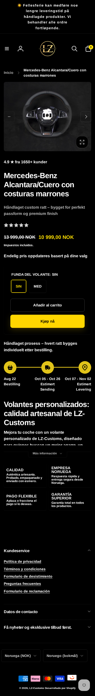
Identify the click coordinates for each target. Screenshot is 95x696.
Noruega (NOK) (18, 656)
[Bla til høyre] (86, 116)
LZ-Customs (36, 688)
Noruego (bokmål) (62, 656)
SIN (19, 286)
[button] (6, 48)
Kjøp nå (47, 321)
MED (38, 286)
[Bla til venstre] (9, 116)
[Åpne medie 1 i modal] (47, 116)
